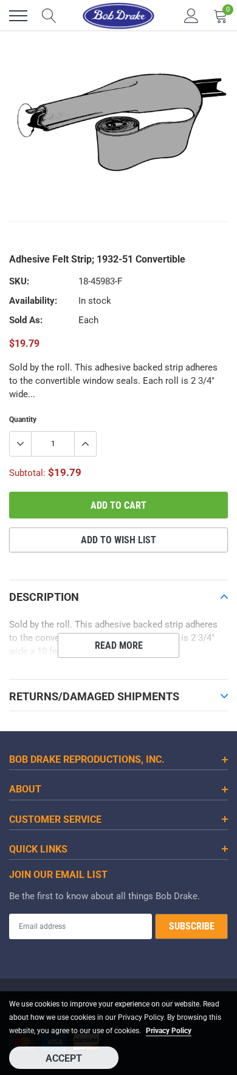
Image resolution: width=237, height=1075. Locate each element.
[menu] (18, 16)
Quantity (22, 419)
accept (64, 1058)
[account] (191, 15)
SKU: (19, 281)
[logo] (118, 16)
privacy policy (168, 1030)
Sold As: (26, 320)
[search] (49, 16)
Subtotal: (27, 472)
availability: (33, 300)
